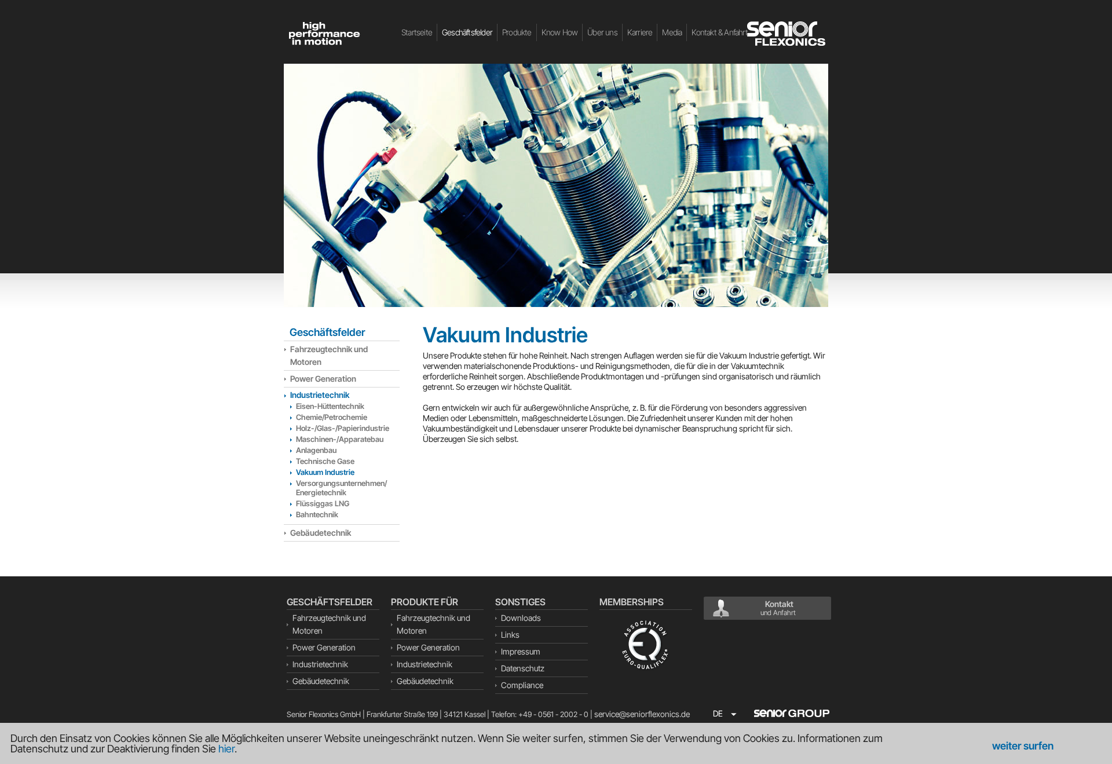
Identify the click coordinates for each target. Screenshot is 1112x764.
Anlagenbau (316, 450)
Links (510, 634)
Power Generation (323, 378)
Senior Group (791, 713)
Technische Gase (325, 461)
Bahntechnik (317, 514)
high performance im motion (324, 34)
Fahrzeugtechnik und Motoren (329, 355)
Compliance (522, 685)
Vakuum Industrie (325, 472)
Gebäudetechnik (320, 533)
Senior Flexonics (787, 34)
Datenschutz (522, 668)
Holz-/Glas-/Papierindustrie (342, 428)
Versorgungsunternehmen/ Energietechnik (341, 487)
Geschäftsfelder (327, 332)
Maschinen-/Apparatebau (339, 439)
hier (226, 749)
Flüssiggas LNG (322, 503)
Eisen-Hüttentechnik (330, 406)
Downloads (521, 618)
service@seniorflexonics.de (642, 714)
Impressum (520, 651)
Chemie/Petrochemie (331, 417)
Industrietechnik (319, 395)
